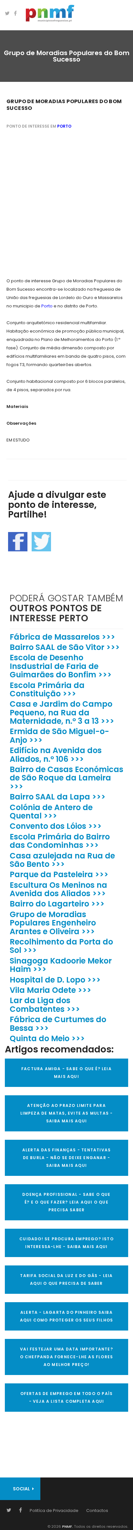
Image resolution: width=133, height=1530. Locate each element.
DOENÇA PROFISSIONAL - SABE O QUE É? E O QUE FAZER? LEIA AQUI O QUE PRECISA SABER (66, 1202)
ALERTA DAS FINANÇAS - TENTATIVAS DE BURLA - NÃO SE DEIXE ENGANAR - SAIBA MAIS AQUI (66, 1157)
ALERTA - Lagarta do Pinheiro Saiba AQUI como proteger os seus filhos (66, 1316)
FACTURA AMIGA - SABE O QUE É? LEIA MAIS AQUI (66, 1072)
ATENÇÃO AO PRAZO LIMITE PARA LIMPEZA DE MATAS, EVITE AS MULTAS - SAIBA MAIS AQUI (66, 1113)
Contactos (97, 1510)
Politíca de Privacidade (54, 1510)
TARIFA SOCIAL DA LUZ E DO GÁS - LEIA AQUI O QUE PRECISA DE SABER (66, 1279)
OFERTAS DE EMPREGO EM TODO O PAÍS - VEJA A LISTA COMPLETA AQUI (66, 1397)
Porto (64, 126)
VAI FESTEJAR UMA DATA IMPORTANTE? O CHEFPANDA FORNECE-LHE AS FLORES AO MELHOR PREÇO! (66, 1356)
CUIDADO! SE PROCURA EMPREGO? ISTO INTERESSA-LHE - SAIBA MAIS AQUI (66, 1242)
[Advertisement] (66, 204)
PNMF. (67, 1526)
